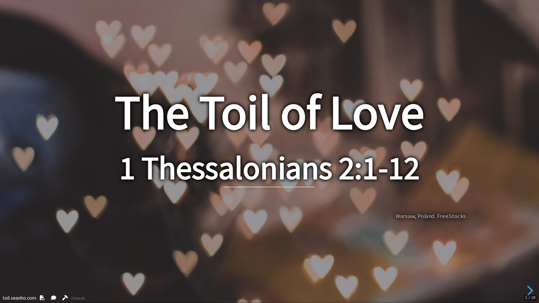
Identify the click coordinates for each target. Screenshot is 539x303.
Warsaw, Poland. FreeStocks (431, 216)
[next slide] (529, 291)
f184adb (78, 298)
